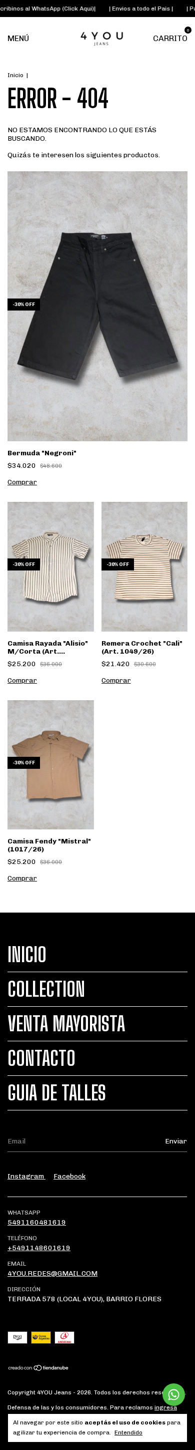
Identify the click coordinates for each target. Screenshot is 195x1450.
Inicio (16, 75)
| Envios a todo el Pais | (129, 8)
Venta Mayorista (66, 1024)
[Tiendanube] (39, 1369)
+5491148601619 (39, 1248)
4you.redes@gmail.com (53, 1273)
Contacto (42, 1058)
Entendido (128, 1432)
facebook (70, 1176)
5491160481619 (37, 1222)
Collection (46, 989)
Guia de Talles (57, 1093)
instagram (27, 1176)
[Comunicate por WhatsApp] (173, 1394)
